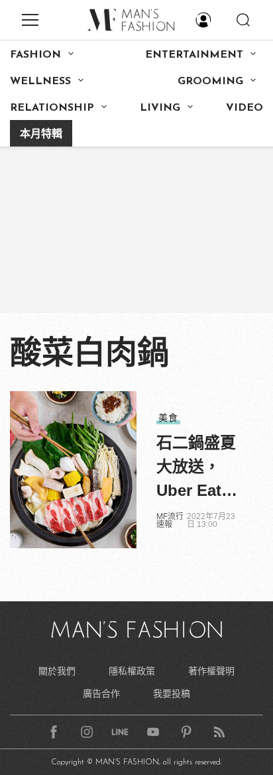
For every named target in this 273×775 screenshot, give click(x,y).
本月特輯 (41, 134)
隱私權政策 (132, 671)
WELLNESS (40, 81)
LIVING (160, 108)
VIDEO (244, 108)
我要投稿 (171, 693)
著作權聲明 (211, 671)
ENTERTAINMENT (194, 55)
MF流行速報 (170, 520)
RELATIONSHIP (52, 108)
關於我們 (57, 671)
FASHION (35, 55)
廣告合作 (101, 693)
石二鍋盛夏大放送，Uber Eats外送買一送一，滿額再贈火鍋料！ (196, 468)
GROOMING (210, 81)
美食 (168, 417)
